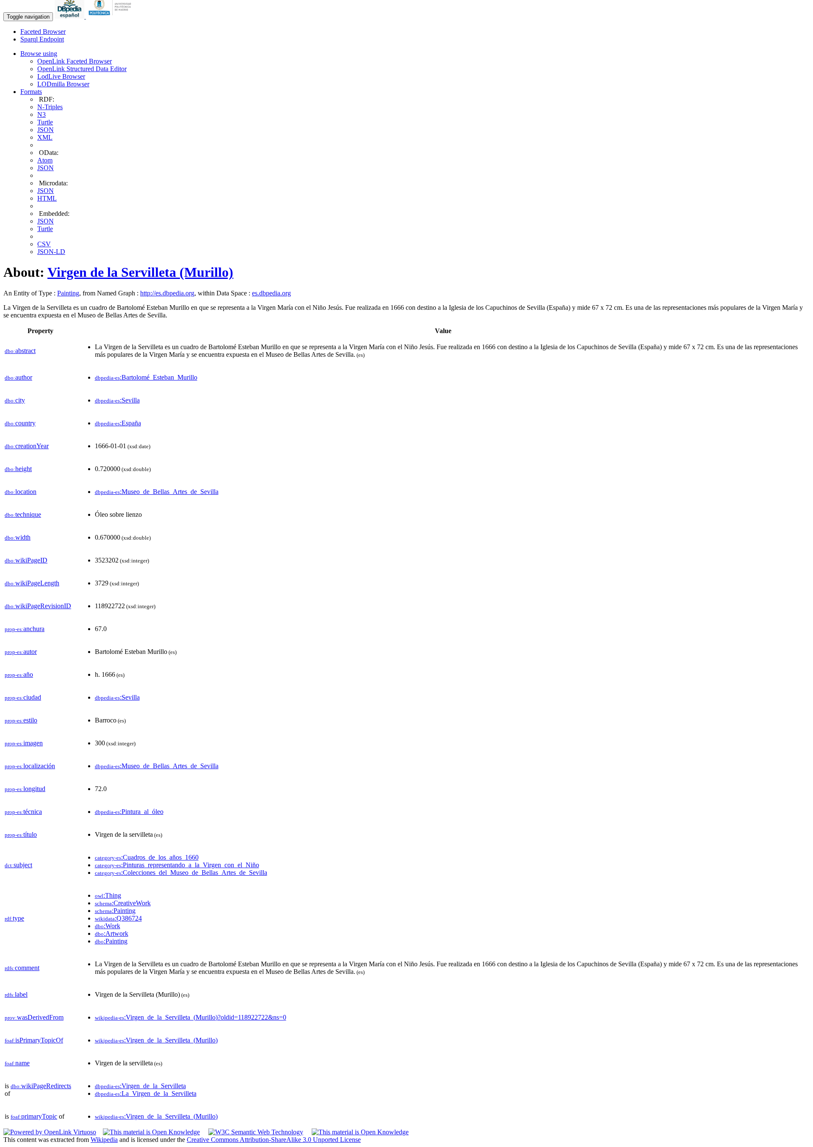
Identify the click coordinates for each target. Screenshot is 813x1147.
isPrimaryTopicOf (34, 1040)
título (21, 834)
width (17, 537)
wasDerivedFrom (34, 1017)
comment (22, 967)
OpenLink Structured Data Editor (82, 68)
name (17, 1063)
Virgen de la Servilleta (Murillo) (140, 272)
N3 (41, 114)
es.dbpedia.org (271, 293)
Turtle (45, 122)
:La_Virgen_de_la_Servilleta (145, 1093)
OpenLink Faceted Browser (74, 61)
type (14, 918)
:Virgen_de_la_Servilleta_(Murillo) (156, 1040)
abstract (20, 350)
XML (45, 137)
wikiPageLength (32, 583)
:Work (107, 925)
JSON (45, 129)
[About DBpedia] (70, 16)
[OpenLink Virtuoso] (49, 1132)
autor (21, 651)
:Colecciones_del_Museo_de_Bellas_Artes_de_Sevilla (181, 872)
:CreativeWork (123, 903)
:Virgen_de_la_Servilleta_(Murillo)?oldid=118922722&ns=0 (190, 1017)
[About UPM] (111, 16)
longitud (25, 788)
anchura (24, 628)
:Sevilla (117, 400)
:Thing (108, 895)
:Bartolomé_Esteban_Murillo (146, 377)
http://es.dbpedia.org (167, 293)
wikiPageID (26, 560)
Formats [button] (31, 91)
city (15, 400)
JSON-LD (51, 251)
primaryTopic (34, 1116)
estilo (21, 720)
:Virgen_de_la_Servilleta (140, 1085)
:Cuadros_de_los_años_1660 (147, 857)
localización (30, 765)
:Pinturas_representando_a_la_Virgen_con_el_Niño (177, 865)
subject (18, 865)
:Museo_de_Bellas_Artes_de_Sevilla (156, 491)
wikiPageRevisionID (38, 605)
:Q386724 (118, 918)
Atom (45, 160)
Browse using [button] (38, 53)
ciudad (23, 697)
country (20, 423)
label (16, 994)
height (18, 468)
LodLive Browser (61, 76)
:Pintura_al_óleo (129, 811)
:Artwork (111, 933)
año (19, 674)
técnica (23, 811)
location (20, 491)
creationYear (27, 445)
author (18, 377)
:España (118, 423)
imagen (24, 743)
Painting (68, 293)
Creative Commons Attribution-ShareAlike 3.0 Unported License (274, 1139)
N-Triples (50, 106)
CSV (44, 244)
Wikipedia (104, 1139)
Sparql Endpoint (42, 39)
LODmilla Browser (63, 84)
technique (23, 514)
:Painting (115, 910)
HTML (47, 198)
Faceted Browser (43, 31)
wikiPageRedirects (41, 1085)
